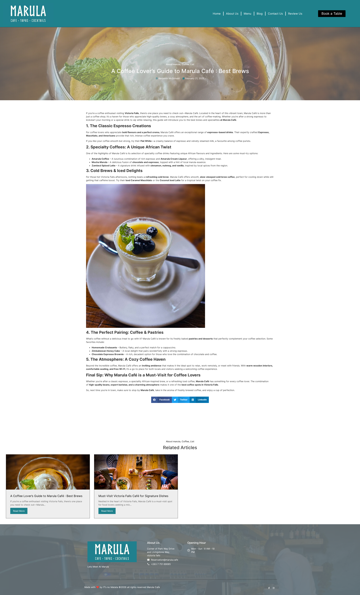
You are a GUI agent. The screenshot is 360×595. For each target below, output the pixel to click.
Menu (247, 13)
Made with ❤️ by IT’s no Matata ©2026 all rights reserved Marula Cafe (122, 587)
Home (217, 13)
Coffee (185, 64)
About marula (173, 64)
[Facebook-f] (269, 588)
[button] (161, 400)
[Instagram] (274, 588)
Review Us (295, 13)
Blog (260, 13)
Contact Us (275, 13)
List (192, 64)
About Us (232, 13)
